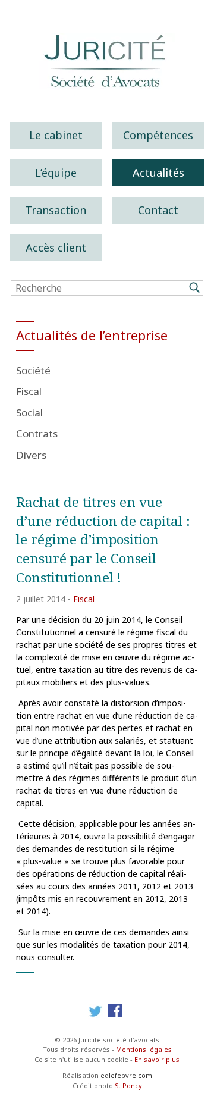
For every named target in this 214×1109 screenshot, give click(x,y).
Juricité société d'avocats (107, 61)
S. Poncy (128, 1085)
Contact (158, 210)
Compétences (158, 135)
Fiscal (29, 391)
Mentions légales (144, 1049)
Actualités (158, 172)
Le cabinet (56, 135)
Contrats (37, 433)
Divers (31, 455)
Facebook (115, 1011)
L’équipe (56, 172)
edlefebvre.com (126, 1075)
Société (33, 370)
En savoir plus (157, 1059)
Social (29, 412)
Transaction (55, 210)
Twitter (95, 1011)
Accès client (56, 247)
